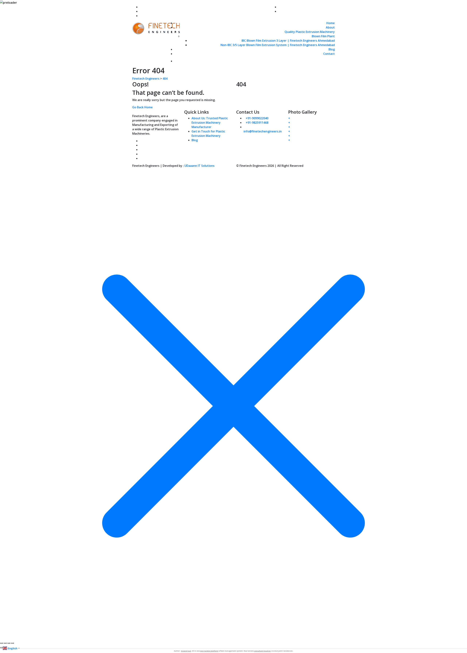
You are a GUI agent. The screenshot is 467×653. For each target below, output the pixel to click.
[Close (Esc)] (12, 643)
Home (330, 23)
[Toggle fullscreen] (5, 643)
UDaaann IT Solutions (199, 166)
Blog (332, 49)
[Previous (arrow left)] (1, 647)
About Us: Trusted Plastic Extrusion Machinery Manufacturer (210, 122)
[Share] (8, 643)
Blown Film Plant (323, 36)
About (330, 27)
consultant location (262, 651)
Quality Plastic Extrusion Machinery (310, 32)
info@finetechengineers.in (159, 7)
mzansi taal (186, 651)
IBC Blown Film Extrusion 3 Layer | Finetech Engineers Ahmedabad (288, 41)
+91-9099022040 (151, 11)
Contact (329, 54)
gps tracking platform (209, 651)
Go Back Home (142, 107)
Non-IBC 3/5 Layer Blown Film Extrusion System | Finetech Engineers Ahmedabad (278, 45)
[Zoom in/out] (1, 643)
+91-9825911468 (151, 16)
